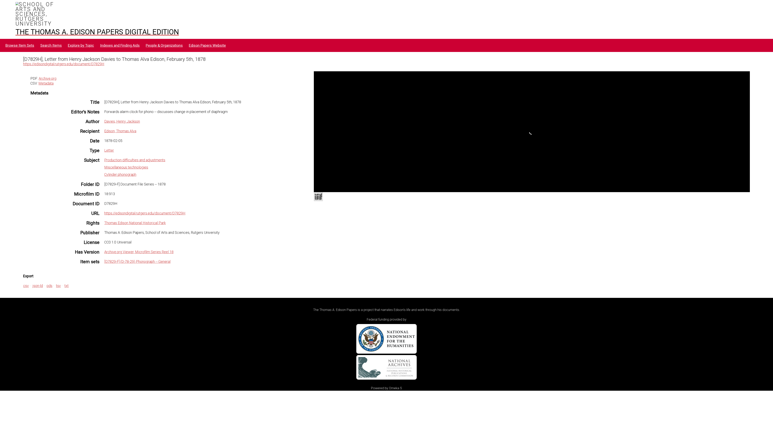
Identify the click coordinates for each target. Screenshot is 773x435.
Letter (109, 150)
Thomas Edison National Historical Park (135, 223)
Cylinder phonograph (120, 174)
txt (66, 286)
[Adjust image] (405, 93)
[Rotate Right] (397, 93)
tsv (58, 286)
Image (513, 75)
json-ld (37, 286)
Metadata (46, 83)
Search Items (51, 45)
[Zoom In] (383, 93)
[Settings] (744, 75)
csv (26, 286)
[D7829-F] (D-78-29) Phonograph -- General (137, 261)
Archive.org (47, 78)
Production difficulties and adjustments (134, 160)
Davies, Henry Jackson (122, 121)
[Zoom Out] (390, 93)
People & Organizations (164, 45)
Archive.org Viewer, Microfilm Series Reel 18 (139, 252)
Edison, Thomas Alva (120, 131)
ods (49, 286)
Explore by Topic (81, 45)
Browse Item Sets (19, 45)
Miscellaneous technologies (126, 167)
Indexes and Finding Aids (120, 45)
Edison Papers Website (207, 45)
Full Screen (741, 187)
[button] (362, 86)
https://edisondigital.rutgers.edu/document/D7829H (63, 64)
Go (537, 76)
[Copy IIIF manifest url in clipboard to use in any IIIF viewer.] (318, 196)
